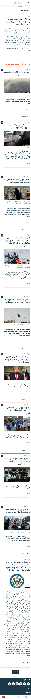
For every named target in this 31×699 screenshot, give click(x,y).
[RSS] (9, 683)
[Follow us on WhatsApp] (13, 683)
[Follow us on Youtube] (20, 683)
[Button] (25, 58)
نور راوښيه (15, 672)
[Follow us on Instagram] (17, 683)
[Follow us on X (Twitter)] (24, 683)
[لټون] (26, 697)
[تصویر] (18, 697)
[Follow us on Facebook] (28, 683)
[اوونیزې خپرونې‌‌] (11, 697)
